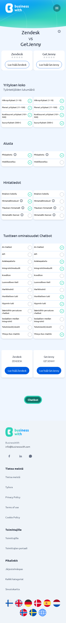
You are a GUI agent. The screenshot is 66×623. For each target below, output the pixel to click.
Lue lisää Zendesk (17, 64)
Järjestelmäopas (14, 568)
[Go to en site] (42, 612)
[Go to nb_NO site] (23, 612)
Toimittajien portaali (16, 548)
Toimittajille (12, 538)
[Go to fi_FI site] (9, 603)
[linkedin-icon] (20, 456)
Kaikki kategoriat (14, 579)
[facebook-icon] (9, 456)
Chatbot (33, 399)
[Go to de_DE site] (28, 603)
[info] (59, 31)
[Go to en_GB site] (19, 603)
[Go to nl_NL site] (56, 603)
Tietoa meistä (12, 476)
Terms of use (12, 507)
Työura (9, 487)
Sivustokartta (12, 589)
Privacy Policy (12, 497)
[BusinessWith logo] (17, 8)
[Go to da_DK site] (37, 603)
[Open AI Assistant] (30, 456)
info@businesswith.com (17, 446)
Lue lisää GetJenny (49, 64)
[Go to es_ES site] (47, 603)
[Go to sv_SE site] (33, 612)
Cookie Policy (12, 517)
